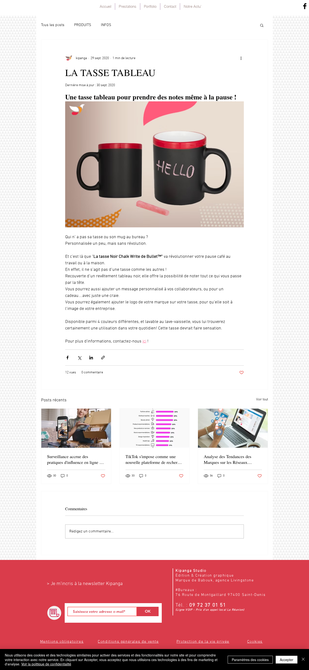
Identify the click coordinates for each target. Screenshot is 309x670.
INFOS (106, 25)
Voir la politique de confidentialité (46, 664)
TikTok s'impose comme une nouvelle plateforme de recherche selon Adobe (154, 459)
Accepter (286, 659)
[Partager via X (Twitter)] (79, 357)
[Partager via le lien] (103, 357)
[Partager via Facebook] (67, 357)
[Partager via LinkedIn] (91, 357)
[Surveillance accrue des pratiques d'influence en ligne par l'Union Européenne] (76, 428)
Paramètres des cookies (250, 659)
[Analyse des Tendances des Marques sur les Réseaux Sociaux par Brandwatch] (233, 428)
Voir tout (262, 400)
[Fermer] (303, 659)
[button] (262, 25)
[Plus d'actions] (241, 58)
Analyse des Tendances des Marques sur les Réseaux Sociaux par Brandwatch (227, 459)
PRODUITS (82, 25)
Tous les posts (52, 25)
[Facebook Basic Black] (305, 6)
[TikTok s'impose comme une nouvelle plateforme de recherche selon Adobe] (155, 428)
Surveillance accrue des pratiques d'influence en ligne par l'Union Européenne (76, 459)
